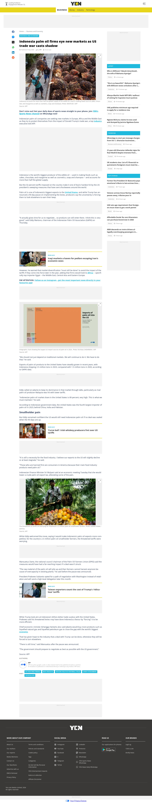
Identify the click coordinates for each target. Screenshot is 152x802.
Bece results (48, 672)
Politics (110, 77)
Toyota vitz (29, 675)
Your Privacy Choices (78, 801)
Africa (90, 273)
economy (23, 632)
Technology (90, 10)
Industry (80, 10)
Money (72, 10)
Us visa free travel (32, 672)
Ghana (110, 101)
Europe (110, 168)
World (109, 114)
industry (98, 121)
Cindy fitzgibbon (89, 672)
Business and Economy (34, 31)
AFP (40, 50)
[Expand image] (100, 56)
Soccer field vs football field (68, 672)
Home (21, 31)
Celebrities (111, 89)
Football (110, 156)
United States (71, 192)
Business (62, 9)
